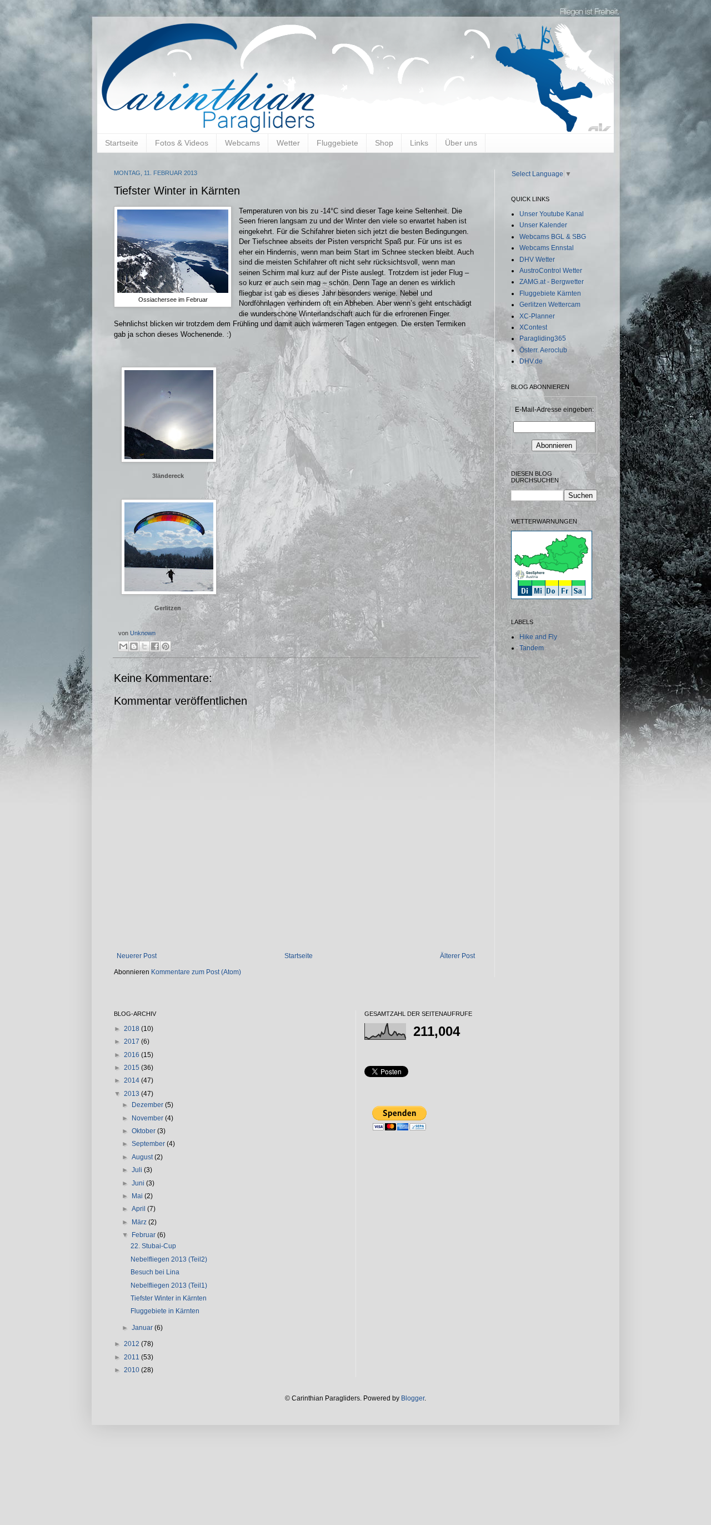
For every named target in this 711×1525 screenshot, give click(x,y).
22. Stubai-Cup (153, 1246)
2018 (132, 1029)
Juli (138, 1170)
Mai (138, 1196)
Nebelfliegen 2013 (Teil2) (169, 1259)
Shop (384, 142)
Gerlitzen (167, 608)
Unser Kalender (543, 225)
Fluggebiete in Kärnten (165, 1311)
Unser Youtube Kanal (551, 214)
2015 (132, 1068)
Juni (139, 1183)
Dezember (148, 1105)
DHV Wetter (537, 259)
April (139, 1209)
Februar (144, 1235)
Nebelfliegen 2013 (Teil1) (169, 1285)
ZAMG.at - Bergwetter (551, 282)
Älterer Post (457, 956)
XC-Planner (537, 316)
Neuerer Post (137, 956)
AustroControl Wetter (550, 271)
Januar (143, 1328)
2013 (132, 1094)
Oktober (144, 1131)
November (148, 1118)
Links (419, 142)
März (140, 1222)
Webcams (242, 142)
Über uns (461, 142)
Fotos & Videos (181, 142)
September (149, 1144)
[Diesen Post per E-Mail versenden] (123, 646)
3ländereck (168, 475)
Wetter (288, 142)
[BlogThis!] (133, 646)
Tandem (531, 648)
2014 (132, 1080)
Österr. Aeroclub (543, 350)
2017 (132, 1041)
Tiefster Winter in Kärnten (169, 1298)
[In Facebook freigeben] (155, 646)
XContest (533, 327)
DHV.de (531, 361)
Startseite (121, 142)
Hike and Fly (538, 637)
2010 (132, 1370)
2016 (132, 1055)
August (143, 1157)
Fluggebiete (337, 142)
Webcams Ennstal (546, 248)
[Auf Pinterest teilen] (165, 646)
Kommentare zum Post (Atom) (196, 972)
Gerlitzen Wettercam (549, 304)
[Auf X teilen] (144, 646)
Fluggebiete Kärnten (550, 293)
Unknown (143, 633)
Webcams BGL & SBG (552, 237)
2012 (132, 1344)
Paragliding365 (542, 338)
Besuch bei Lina (155, 1272)
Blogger (412, 1398)
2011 (132, 1357)
